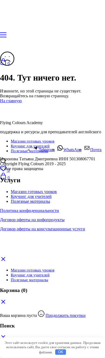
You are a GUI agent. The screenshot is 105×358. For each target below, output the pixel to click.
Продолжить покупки (66, 315)
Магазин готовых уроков (32, 141)
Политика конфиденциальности (29, 210)
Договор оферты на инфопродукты (32, 219)
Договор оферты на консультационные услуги (42, 229)
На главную (11, 100)
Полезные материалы (30, 201)
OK (60, 352)
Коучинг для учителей (31, 196)
